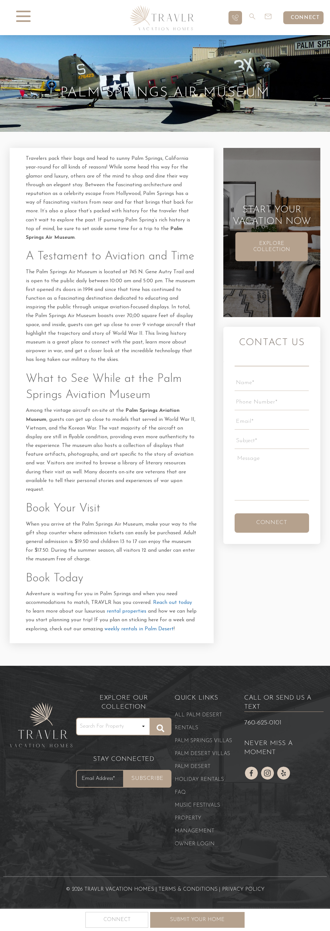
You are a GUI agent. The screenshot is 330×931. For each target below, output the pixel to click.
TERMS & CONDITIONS (188, 889)
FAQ (180, 792)
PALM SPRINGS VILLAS (203, 740)
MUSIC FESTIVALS (197, 805)
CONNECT (305, 17)
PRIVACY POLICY (243, 889)
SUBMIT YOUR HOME (197, 919)
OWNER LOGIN (195, 844)
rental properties (126, 611)
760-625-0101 (262, 723)
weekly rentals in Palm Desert (139, 629)
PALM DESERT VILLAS (202, 753)
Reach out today (172, 602)
